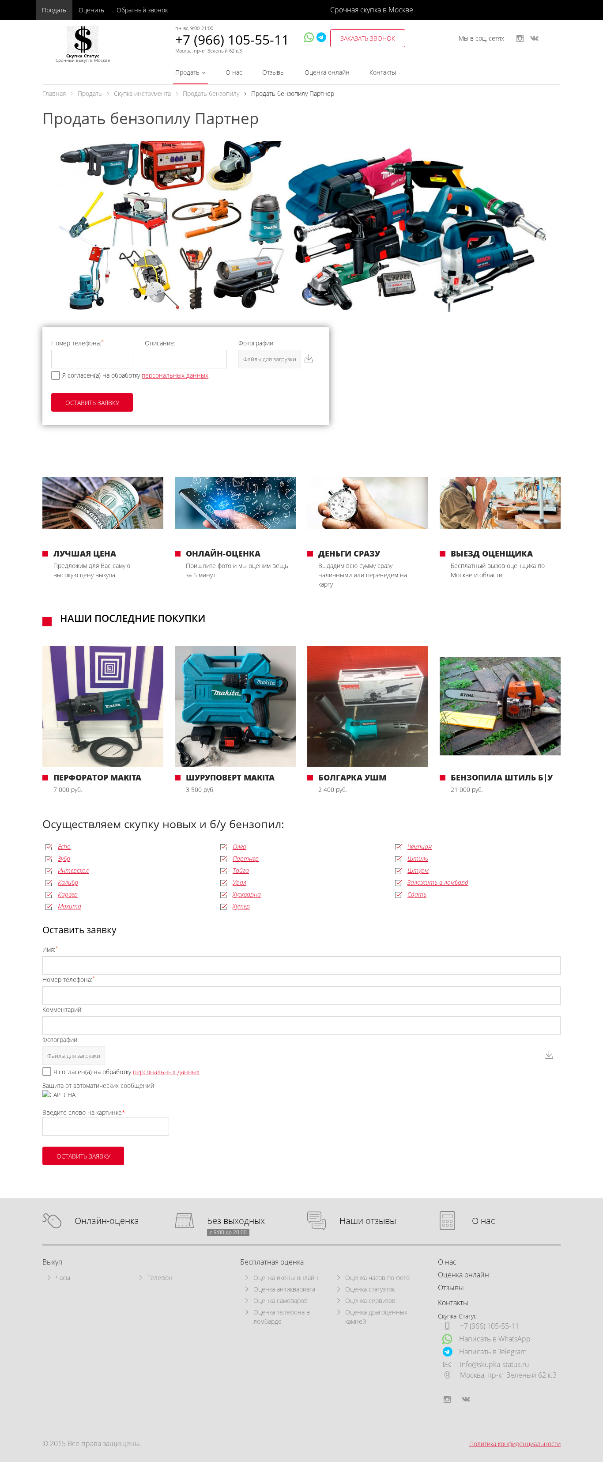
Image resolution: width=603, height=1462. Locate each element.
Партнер (246, 858)
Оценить (91, 10)
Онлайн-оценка (107, 1221)
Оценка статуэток (370, 1289)
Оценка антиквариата (284, 1289)
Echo (64, 846)
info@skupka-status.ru (494, 1364)
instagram (520, 38)
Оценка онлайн (327, 72)
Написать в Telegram (493, 1351)
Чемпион (419, 846)
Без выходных (236, 1221)
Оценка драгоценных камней (376, 1317)
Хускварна (247, 894)
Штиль (417, 858)
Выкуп (52, 1262)
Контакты (382, 72)
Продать (54, 10)
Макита (69, 906)
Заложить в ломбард (437, 882)
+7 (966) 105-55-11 (232, 39)
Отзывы (273, 72)
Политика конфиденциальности (515, 1443)
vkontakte (534, 38)
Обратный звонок (142, 10)
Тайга (241, 870)
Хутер (241, 906)
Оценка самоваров (280, 1300)
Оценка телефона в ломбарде (281, 1317)
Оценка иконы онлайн (285, 1277)
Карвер (68, 894)
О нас (234, 72)
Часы (63, 1277)
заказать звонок (367, 38)
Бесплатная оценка (272, 1262)
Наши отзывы (367, 1221)
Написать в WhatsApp (495, 1339)
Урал (239, 882)
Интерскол (73, 870)
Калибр (68, 882)
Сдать (416, 894)
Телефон (160, 1277)
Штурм (418, 870)
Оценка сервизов (370, 1300)
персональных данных (175, 375)
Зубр (64, 858)
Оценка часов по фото (377, 1277)
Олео (239, 846)
